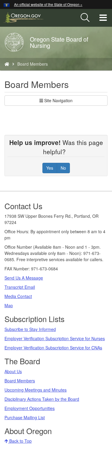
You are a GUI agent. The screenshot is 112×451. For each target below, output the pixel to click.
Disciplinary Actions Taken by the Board (41, 399)
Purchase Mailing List (24, 417)
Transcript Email (19, 287)
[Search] (85, 18)
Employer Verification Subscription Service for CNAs (53, 348)
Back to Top (20, 441)
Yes (49, 168)
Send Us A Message (23, 278)
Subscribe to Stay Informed (30, 329)
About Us (13, 371)
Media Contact (18, 296)
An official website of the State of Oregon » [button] (48, 4)
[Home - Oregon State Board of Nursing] (6, 64)
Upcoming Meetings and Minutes (35, 390)
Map (8, 305)
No (63, 168)
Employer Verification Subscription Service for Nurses (54, 338)
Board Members (19, 381)
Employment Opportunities (29, 408)
